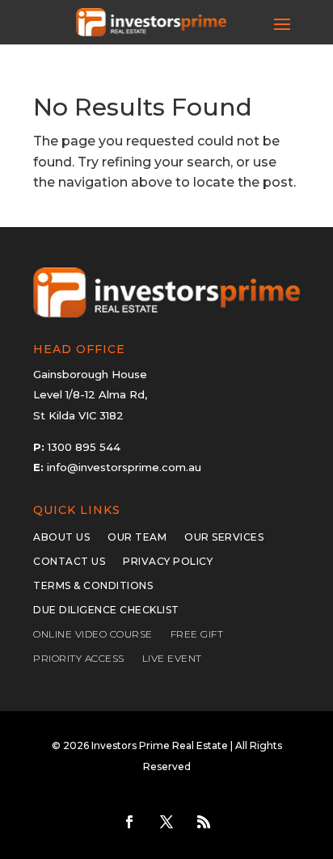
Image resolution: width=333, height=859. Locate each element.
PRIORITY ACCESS (78, 658)
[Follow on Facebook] (129, 822)
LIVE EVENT (172, 658)
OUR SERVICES (223, 537)
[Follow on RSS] (204, 822)
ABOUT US (61, 537)
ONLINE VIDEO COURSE (93, 634)
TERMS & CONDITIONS (93, 586)
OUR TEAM (136, 537)
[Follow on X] (166, 822)
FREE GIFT (197, 634)
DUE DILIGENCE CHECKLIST (106, 610)
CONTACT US (69, 561)
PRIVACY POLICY (168, 561)
